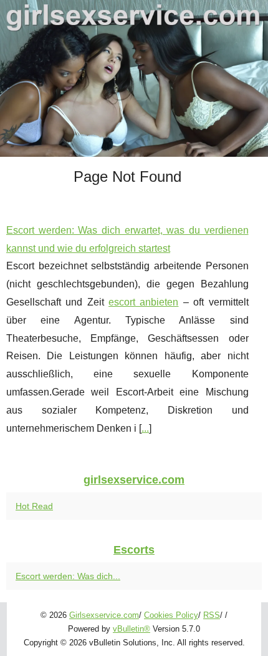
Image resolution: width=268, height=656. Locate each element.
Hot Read (34, 506)
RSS (211, 615)
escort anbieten (143, 302)
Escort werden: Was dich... (68, 576)
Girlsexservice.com (104, 615)
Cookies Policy (171, 615)
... (145, 428)
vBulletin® (131, 629)
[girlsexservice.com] (134, 78)
